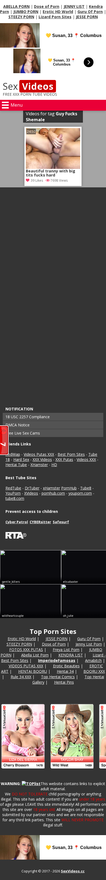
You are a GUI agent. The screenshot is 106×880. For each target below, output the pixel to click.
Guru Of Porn (90, 11)
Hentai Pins (64, 682)
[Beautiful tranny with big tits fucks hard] (53, 148)
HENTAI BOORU (32, 671)
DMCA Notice (17, 424)
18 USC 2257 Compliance (27, 416)
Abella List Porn (35, 655)
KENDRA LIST (70, 655)
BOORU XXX (94, 671)
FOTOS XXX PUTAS (26, 649)
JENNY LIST (74, 6)
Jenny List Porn (89, 644)
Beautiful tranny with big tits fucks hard (50, 173)
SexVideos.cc (73, 871)
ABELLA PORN (16, 6)
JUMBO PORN (25, 11)
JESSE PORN (87, 16)
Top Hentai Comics (58, 676)
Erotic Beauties (66, 665)
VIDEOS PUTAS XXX (26, 665)
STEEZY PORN (21, 16)
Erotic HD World (58, 11)
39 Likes (37, 180)
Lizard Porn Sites (55, 16)
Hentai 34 (65, 671)
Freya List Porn (66, 649)
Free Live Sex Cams (22, 433)
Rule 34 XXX (21, 676)
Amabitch (93, 660)
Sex (28, 86)
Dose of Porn (46, 6)
